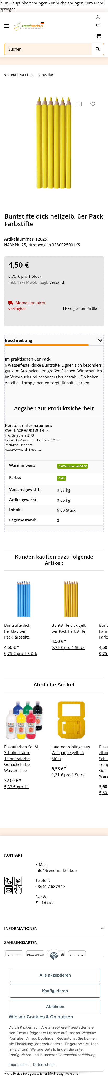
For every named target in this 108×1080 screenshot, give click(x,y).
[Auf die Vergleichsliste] (79, 104)
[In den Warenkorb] (8, 89)
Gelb (61, 478)
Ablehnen (55, 1006)
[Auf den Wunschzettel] (93, 104)
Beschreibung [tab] (18, 340)
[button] (98, 17)
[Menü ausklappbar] (6, 24)
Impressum (18, 1064)
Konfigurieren (55, 990)
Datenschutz (44, 1064)
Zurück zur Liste (20, 74)
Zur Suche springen (66, 3)
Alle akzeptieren (55, 975)
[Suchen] (98, 49)
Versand (56, 282)
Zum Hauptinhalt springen (24, 3)
